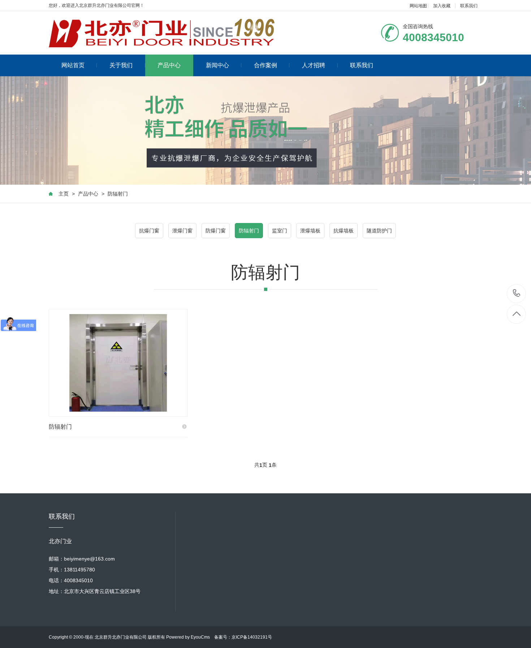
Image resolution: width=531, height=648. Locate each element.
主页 (64, 194)
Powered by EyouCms (187, 637)
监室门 (279, 230)
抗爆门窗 (149, 230)
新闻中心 (217, 65)
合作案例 (265, 65)
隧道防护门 (379, 230)
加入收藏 (441, 5)
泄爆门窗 (182, 230)
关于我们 (121, 65)
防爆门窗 (216, 230)
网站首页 (73, 65)
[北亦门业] (162, 32)
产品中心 (169, 65)
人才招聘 (313, 65)
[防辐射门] (118, 363)
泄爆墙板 (310, 230)
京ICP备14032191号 (252, 637)
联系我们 (469, 5)
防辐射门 (118, 194)
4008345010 (516, 293)
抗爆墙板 (343, 230)
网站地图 (418, 5)
